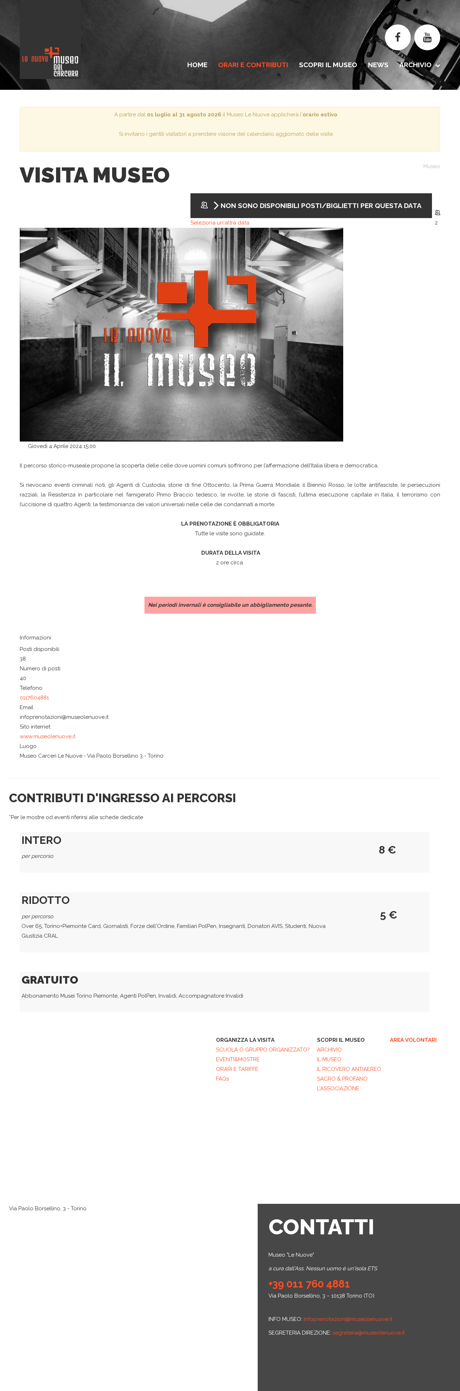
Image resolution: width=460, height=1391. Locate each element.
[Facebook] (398, 37)
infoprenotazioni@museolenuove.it (348, 1319)
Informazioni (35, 637)
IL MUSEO (329, 1059)
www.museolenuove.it (47, 736)
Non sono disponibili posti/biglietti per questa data (320, 205)
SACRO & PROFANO (342, 1079)
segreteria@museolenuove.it (368, 1333)
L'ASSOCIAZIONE (338, 1088)
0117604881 (34, 697)
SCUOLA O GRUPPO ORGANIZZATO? (263, 1049)
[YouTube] (427, 37)
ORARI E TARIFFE (237, 1069)
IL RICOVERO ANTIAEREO (349, 1069)
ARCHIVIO (329, 1049)
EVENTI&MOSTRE (238, 1059)
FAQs (222, 1079)
